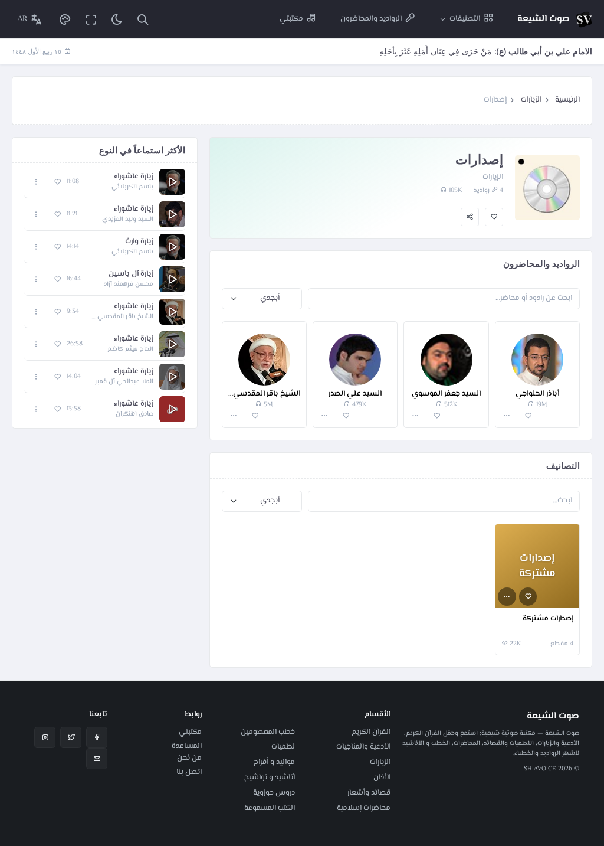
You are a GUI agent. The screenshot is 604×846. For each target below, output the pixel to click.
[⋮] (507, 416)
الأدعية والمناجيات (363, 747)
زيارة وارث (139, 241)
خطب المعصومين (268, 732)
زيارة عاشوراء (133, 176)
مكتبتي (190, 732)
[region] (104, 295)
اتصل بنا (189, 772)
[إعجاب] (494, 217)
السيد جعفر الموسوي (446, 394)
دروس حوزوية (274, 793)
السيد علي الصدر (355, 394)
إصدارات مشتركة (548, 619)
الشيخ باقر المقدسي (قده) (264, 394)
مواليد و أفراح (274, 762)
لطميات (283, 747)
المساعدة (187, 746)
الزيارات (531, 100)
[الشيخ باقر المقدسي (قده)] (264, 354)
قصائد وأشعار (368, 793)
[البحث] (143, 19)
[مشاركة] (470, 217)
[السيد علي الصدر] (355, 354)
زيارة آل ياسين (131, 274)
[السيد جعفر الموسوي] (446, 354)
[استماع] (172, 182)
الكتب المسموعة (269, 808)
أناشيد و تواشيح (269, 777)
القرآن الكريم (371, 732)
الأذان (381, 777)
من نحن (189, 758)
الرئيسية (567, 100)
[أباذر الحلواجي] (537, 354)
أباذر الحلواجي (537, 394)
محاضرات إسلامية (363, 808)
